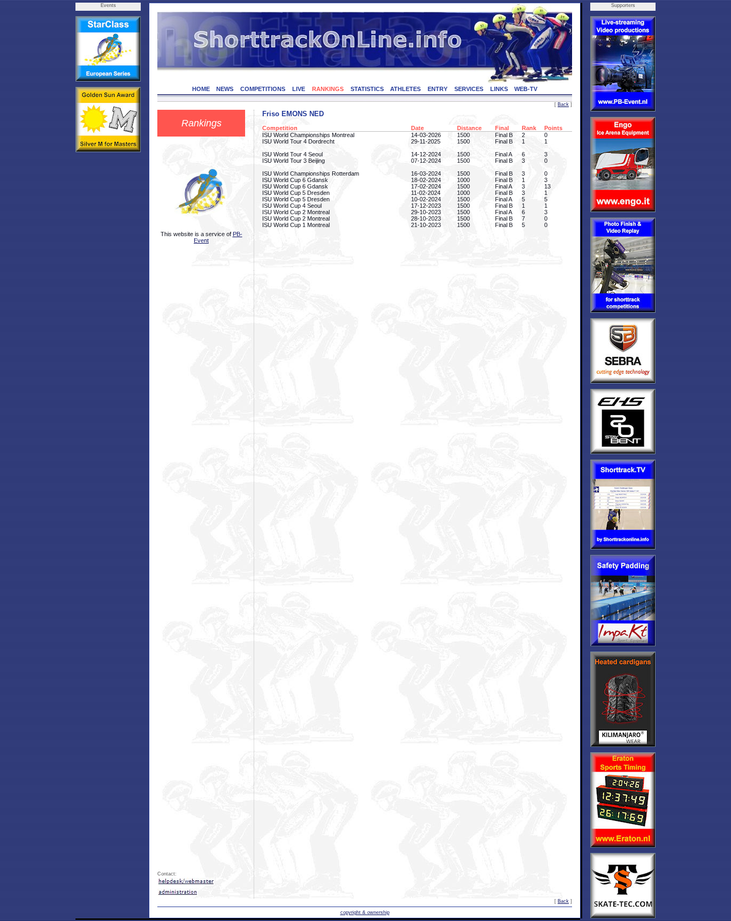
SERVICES (468, 89)
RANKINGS (328, 89)
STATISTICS (367, 89)
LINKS (499, 89)
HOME (201, 89)
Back (563, 104)
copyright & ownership (365, 912)
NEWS (224, 89)
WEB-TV (525, 89)
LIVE (298, 89)
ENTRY (437, 89)
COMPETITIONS (262, 89)
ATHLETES (405, 89)
